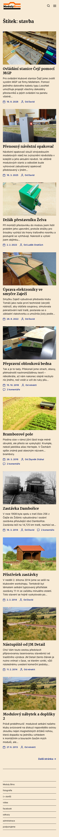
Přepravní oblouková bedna (27, 363)
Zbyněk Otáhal (36, 459)
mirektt (33, 385)
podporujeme (9, 826)
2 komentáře (13, 389)
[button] (48, 5)
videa (5, 802)
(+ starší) (7, 796)
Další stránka (47, 758)
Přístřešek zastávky (20, 574)
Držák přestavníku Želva (24, 220)
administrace (9, 820)
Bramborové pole (18, 434)
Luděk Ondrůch (35, 244)
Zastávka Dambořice (21, 508)
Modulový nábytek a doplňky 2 (29, 716)
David (31, 101)
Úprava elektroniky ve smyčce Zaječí (23, 291)
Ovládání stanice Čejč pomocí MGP (29, 71)
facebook (7, 808)
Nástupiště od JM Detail (24, 644)
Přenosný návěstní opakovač (28, 146)
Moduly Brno (9, 784)
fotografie (7, 790)
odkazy (6, 814)
